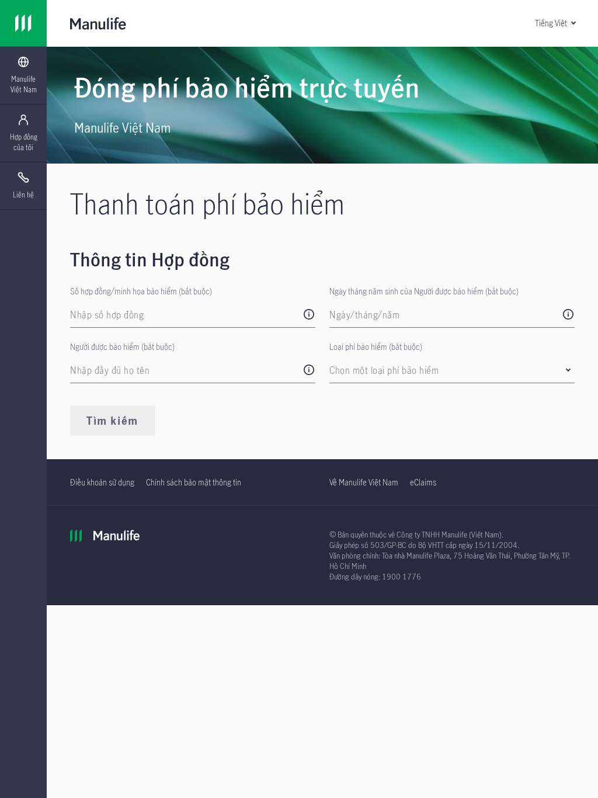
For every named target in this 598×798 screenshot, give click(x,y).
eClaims (423, 482)
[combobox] (446, 370)
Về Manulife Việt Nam (363, 482)
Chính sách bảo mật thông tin (193, 482)
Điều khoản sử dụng (102, 482)
